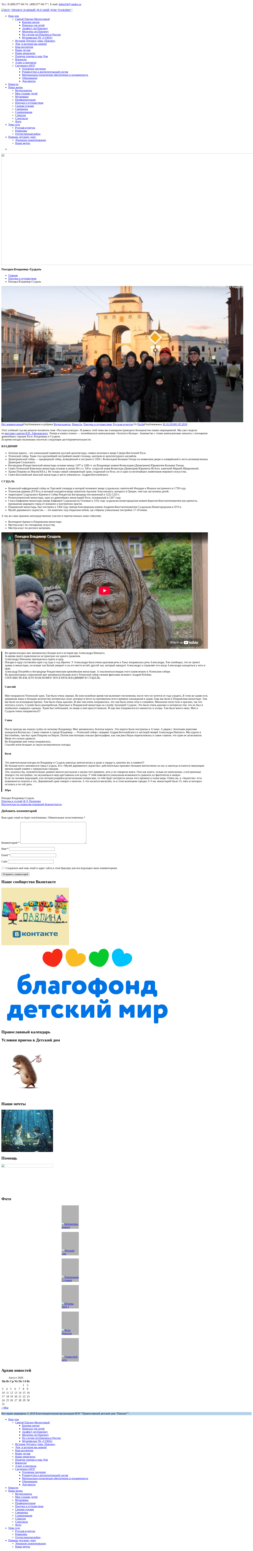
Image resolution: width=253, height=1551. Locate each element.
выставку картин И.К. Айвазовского (26, 433)
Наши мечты (22, 143)
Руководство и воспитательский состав (45, 71)
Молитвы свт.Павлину (35, 31)
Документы (29, 81)
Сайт (4, 861)
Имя (4, 848)
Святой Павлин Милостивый (32, 19)
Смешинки (21, 109)
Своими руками (24, 105)
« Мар (4, 1407)
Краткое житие (31, 22)
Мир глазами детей (26, 93)
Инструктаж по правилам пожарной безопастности (31, 804)
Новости (13, 84)
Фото (18, 121)
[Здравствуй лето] (70, 1350)
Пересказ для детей (33, 25)
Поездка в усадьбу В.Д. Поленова (21, 801)
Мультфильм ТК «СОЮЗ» (37, 37)
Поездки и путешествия (29, 102)
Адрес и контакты (25, 62)
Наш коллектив (24, 47)
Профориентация (25, 99)
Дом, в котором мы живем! (31, 43)
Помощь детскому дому (22, 136)
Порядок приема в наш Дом (31, 56)
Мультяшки (22, 96)
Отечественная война (27, 133)
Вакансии (21, 59)
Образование (29, 78)
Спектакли (21, 118)
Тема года (14, 124)
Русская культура (25, 127)
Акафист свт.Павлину (35, 28)
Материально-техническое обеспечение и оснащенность (55, 74)
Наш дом (13, 15)
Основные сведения (34, 68)
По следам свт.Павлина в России (41, 34)
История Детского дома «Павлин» (35, 40)
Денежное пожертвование (30, 140)
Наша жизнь (15, 87)
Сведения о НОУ (25, 65)
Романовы (21, 130)
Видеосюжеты (23, 90)
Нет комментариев (12, 424)
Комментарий (10, 842)
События (20, 115)
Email (5, 855)
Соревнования (23, 112)
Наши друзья (22, 50)
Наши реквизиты (25, 53)
